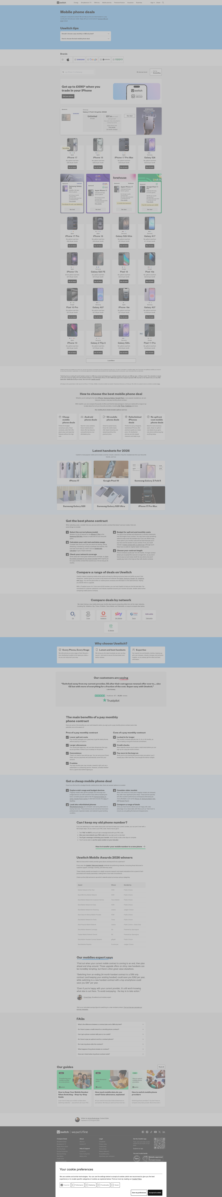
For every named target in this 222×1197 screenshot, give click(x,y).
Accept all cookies (155, 1193)
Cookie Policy (137, 1179)
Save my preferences (139, 1193)
